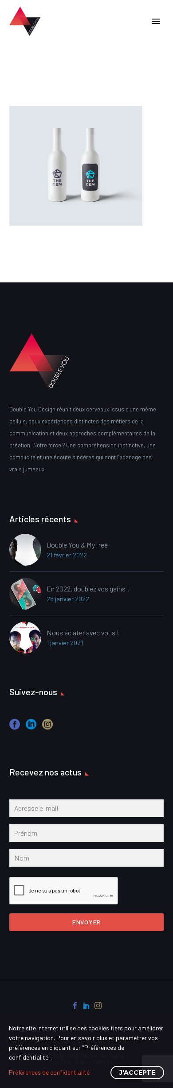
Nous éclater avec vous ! (83, 632)
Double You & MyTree (77, 544)
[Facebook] (75, 1005)
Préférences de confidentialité (49, 1072)
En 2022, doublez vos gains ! (88, 588)
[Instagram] (98, 1005)
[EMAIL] (86, 810)
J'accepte (137, 1072)
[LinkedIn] (86, 1005)
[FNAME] (86, 834)
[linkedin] (31, 727)
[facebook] (14, 727)
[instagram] (47, 727)
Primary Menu (156, 21)
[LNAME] (86, 859)
